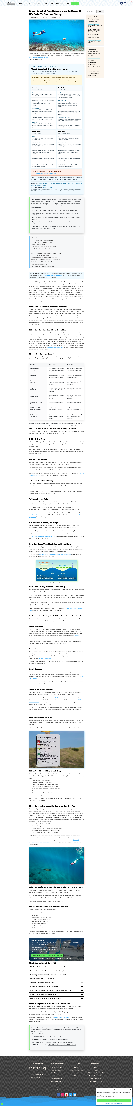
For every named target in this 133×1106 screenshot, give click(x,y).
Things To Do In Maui (93, 71)
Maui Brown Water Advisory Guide (38, 515)
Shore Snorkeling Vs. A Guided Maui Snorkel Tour (44, 257)
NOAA (62, 582)
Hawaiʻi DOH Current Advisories (64, 1042)
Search (100, 11)
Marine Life (91, 60)
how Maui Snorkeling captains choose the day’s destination (55, 554)
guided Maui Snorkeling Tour (62, 1017)
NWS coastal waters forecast (60, 183)
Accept (114, 1100)
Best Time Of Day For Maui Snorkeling (41, 251)
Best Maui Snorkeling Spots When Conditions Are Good (46, 253)
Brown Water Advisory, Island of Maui (46, 173)
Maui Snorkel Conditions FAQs (39, 264)
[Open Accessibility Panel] (2, 1104)
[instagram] (62, 1094)
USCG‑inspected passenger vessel (38, 57)
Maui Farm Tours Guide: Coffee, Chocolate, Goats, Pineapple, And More (94, 30)
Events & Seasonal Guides (94, 53)
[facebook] (58, 1094)
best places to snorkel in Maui (55, 347)
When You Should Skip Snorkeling (40, 255)
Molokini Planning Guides (94, 66)
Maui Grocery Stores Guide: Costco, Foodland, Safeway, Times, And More (95, 20)
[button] (130, 1090)
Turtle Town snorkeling (45, 658)
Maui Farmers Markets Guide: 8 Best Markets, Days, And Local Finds (93, 36)
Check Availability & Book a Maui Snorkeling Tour (47, 955)
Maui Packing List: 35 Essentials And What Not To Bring (95, 25)
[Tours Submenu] (31, 3)
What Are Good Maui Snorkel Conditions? (42, 240)
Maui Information (92, 62)
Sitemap (60, 1089)
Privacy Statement (114, 1103)
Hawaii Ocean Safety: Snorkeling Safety (53, 1036)
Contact (59, 3)
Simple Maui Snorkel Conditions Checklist (42, 262)
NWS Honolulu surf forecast (45, 183)
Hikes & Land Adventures (94, 58)
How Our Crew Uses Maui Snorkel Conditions (43, 249)
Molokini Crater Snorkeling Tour (54, 275)
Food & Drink (91, 55)
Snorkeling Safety (92, 69)
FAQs (51, 3)
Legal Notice (120, 1103)
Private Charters (68, 958)
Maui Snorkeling (92, 64)
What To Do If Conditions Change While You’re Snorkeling (46, 259)
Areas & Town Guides (93, 51)
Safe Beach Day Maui (47, 187)
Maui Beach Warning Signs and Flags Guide (43, 536)
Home (21, 3)
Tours (28, 3)
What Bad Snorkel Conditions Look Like (41, 242)
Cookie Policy (107, 1103)
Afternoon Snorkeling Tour (57, 958)
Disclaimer (66, 1089)
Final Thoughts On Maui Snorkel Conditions (42, 266)
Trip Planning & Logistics (94, 73)
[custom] (121, 3)
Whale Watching (92, 75)
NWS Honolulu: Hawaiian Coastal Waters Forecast (55, 1039)
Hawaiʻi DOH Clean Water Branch (38, 185)
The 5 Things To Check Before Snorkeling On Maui (44, 246)
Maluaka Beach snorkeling (59, 697)
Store (68, 3)
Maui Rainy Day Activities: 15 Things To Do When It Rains (94, 41)
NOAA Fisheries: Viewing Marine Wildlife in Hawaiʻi (62, 1045)
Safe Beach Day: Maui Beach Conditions (56, 1034)
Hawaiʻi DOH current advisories (74, 183)
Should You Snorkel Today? (38, 244)
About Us (37, 3)
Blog (45, 3)
